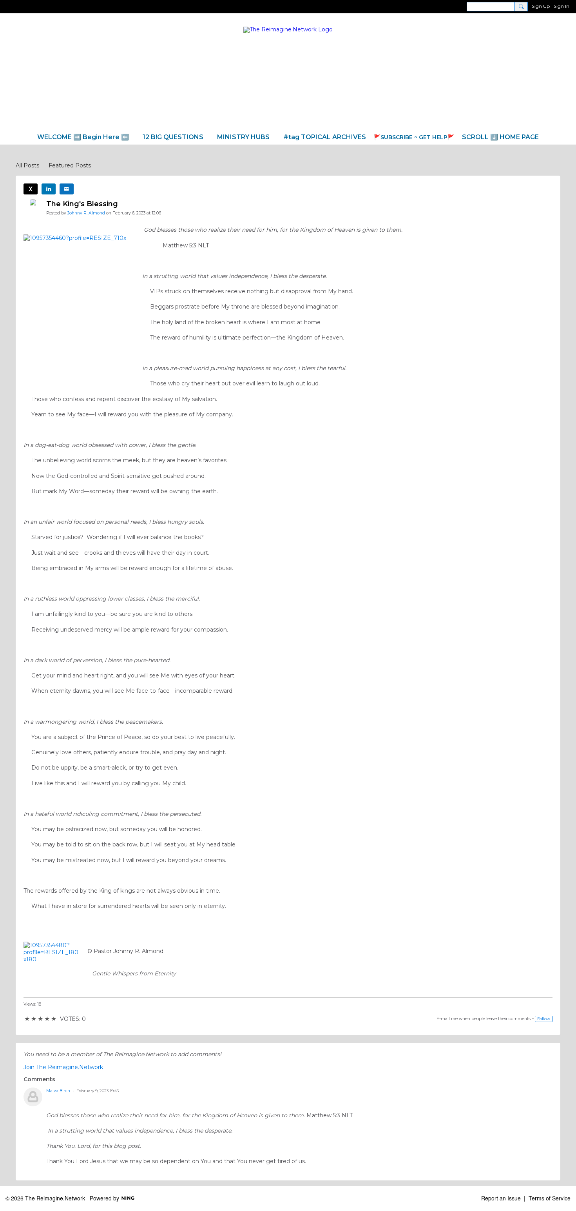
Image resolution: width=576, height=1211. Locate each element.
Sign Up (541, 6)
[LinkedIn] (49, 188)
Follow (543, 1018)
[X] (31, 188)
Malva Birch (58, 1090)
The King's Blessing (82, 204)
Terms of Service (550, 1198)
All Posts (27, 165)
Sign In (561, 6)
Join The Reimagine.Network (63, 1067)
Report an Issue (501, 1198)
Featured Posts (70, 165)
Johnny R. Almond (86, 213)
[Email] (67, 188)
